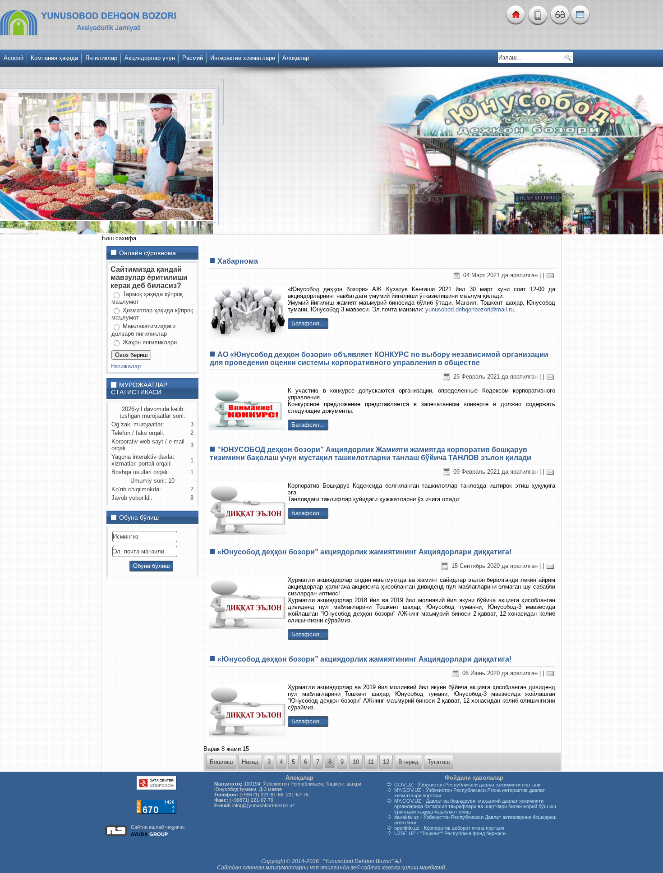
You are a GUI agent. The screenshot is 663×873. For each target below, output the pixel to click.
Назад (250, 762)
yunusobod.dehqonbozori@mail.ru (469, 309)
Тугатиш (439, 762)
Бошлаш (221, 762)
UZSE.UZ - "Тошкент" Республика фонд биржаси (450, 833)
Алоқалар (295, 58)
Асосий (13, 58)
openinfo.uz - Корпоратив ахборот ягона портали (449, 828)
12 (386, 762)
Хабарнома (237, 261)
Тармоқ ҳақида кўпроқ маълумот (147, 298)
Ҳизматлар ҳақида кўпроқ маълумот (152, 314)
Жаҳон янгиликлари (149, 342)
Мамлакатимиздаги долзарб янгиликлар (143, 330)
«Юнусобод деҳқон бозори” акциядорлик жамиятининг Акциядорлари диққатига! (364, 552)
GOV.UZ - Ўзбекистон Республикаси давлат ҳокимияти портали (467, 784)
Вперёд (408, 762)
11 (371, 762)
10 (356, 762)
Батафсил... (308, 323)
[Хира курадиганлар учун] (559, 22)
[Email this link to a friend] (550, 275)
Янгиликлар (101, 58)
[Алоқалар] (580, 22)
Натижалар (125, 366)
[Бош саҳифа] (515, 22)
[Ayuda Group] (116, 836)
